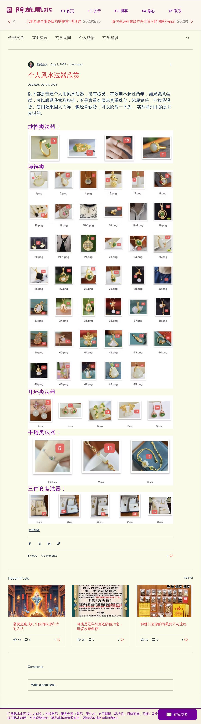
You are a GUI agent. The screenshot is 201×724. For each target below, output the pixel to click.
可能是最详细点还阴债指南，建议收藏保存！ (100, 626)
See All (188, 577)
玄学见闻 (63, 37)
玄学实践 (40, 37)
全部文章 (16, 37)
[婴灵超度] (36, 601)
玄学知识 (110, 37)
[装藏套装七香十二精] (164, 601)
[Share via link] (58, 543)
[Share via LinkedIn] (49, 543)
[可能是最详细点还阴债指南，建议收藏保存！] (100, 601)
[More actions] (170, 64)
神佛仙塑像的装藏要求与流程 (163, 624)
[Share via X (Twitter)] (39, 543)
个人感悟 (87, 37)
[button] (188, 37)
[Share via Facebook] (30, 543)
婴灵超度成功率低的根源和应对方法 (36, 626)
